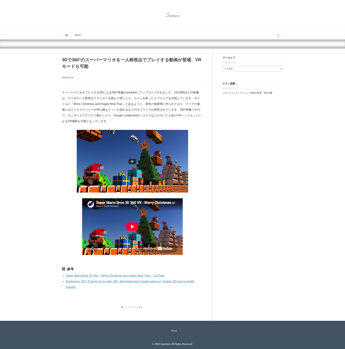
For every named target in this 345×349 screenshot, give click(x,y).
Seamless (173, 15)
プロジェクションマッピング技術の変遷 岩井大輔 (247, 93)
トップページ (66, 35)
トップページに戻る (134, 307)
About (78, 35)
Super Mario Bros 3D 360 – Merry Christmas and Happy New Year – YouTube (115, 275)
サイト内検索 (278, 35)
